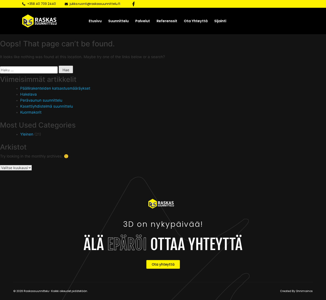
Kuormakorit (30, 112)
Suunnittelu (118, 21)
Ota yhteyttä (196, 21)
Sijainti (220, 21)
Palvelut (142, 21)
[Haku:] (29, 69)
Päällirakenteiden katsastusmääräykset (55, 88)
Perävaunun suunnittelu (41, 100)
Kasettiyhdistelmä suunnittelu (46, 106)
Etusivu (95, 21)
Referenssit (167, 21)
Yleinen (26, 134)
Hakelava (28, 94)
